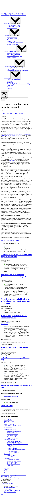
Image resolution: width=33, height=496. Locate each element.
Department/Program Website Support (16, 449)
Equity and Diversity (12, 462)
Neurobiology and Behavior (11, 396)
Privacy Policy (7, 489)
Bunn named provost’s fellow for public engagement (14, 317)
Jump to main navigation (7, 13)
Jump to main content (18, 13)
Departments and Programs (14, 79)
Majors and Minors (12, 37)
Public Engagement (9, 66)
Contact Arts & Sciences (13, 459)
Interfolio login (11, 446)
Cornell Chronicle (18, 113)
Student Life (10, 82)
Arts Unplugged (11, 69)
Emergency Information (10, 492)
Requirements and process (13, 25)
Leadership (10, 85)
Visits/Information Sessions (14, 26)
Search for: (3, 98)
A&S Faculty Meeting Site (14, 441)
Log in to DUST (8, 427)
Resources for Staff (12, 448)
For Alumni (7, 454)
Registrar (6, 422)
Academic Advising (9, 421)
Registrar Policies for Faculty (14, 442)
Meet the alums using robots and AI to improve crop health (16, 256)
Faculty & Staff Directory (13, 464)
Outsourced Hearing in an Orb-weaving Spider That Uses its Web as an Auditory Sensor (16, 134)
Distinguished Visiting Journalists (15, 67)
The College (7, 78)
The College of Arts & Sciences (18, 15)
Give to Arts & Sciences (13, 456)
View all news (4, 324)
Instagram (6, 468)
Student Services (11, 41)
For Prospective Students (10, 429)
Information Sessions (12, 434)
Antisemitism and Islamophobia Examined (17, 70)
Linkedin (6, 469)
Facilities (9, 88)
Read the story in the (6, 240)
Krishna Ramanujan (8, 113)
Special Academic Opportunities (15, 42)
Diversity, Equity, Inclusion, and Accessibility (18, 84)
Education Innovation (12, 44)
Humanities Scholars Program (14, 56)
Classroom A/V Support (13, 452)
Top (2, 494)
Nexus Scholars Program (13, 54)
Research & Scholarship (10, 51)
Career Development (9, 424)
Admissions (7, 23)
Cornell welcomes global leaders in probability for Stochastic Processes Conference (15, 301)
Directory (9, 81)
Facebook (6, 471)
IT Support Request (12, 451)
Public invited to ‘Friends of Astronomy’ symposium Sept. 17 (14, 276)
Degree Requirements (12, 38)
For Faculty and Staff (9, 439)
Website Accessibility (9, 487)
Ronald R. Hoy (7, 406)
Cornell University (5, 15)
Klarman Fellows (11, 57)
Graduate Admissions (12, 438)
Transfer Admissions (12, 437)
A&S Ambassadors (12, 28)
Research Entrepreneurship (14, 58)
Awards (9, 86)
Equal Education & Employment (12, 490)
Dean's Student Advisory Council (12, 425)
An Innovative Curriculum (13, 40)
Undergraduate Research (13, 53)
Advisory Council (11, 455)
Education (6, 35)
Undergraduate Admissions (14, 431)
